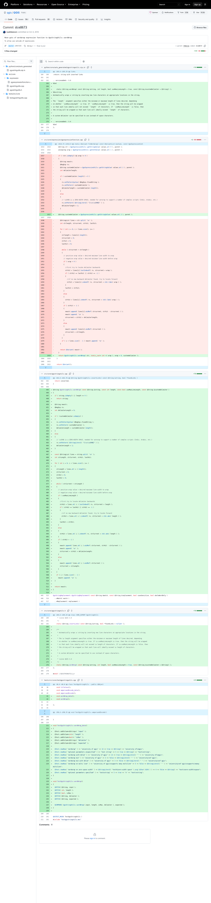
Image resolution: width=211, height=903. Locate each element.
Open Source (57, 4)
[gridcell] (123, 71)
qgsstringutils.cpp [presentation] (17, 86)
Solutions (27, 4)
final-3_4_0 (41, 46)
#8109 (18, 46)
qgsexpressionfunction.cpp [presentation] (22, 82)
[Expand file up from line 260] (44, 71)
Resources (42, 4)
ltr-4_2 (29, 46)
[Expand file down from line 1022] (45, 367)
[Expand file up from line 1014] (45, 144)
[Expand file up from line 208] (44, 713)
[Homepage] (6, 4)
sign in (92, 838)
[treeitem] (18, 68)
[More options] (205, 67)
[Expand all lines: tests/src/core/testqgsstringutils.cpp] (82, 680)
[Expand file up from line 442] (44, 378)
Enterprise (73, 4)
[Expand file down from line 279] (44, 133)
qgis (9, 12)
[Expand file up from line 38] (44, 684)
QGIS (16, 12)
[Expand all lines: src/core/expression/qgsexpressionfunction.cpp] (88, 139)
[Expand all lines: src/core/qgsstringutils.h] (71, 610)
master (11, 46)
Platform (15, 4)
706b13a (186, 46)
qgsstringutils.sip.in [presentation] (17, 70)
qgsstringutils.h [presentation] (16, 90)
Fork (184, 12)
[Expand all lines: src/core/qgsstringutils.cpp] (73, 373)
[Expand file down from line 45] (44, 710)
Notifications (169, 12)
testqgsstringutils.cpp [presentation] (18, 98)
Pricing (86, 4)
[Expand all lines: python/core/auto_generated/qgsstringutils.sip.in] (91, 67)
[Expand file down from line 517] (44, 604)
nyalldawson (11, 32)
